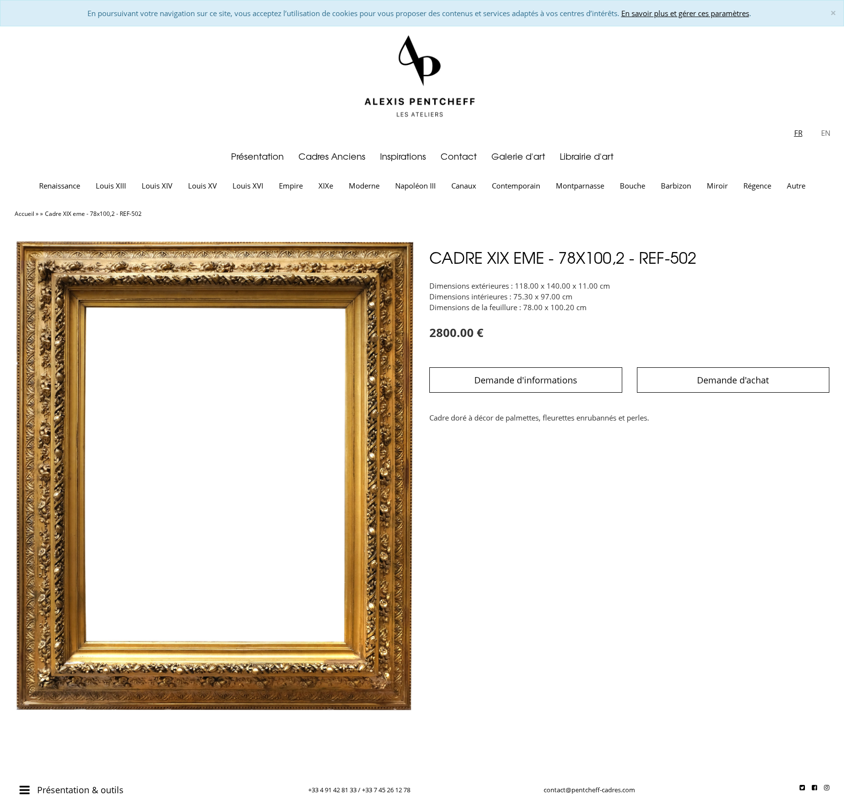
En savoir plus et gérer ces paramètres (685, 13)
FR (798, 133)
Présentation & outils (79, 790)
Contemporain (516, 185)
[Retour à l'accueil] (422, 74)
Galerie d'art (518, 156)
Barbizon (676, 185)
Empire (291, 185)
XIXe (325, 185)
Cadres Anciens (331, 156)
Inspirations (403, 156)
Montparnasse (580, 185)
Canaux (463, 185)
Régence (757, 185)
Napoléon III (415, 185)
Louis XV (202, 185)
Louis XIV (157, 185)
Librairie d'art (586, 156)
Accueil (24, 214)
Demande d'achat (733, 380)
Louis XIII (111, 185)
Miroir (717, 185)
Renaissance (59, 185)
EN (825, 133)
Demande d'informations (525, 380)
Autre (796, 185)
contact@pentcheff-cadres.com (589, 789)
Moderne (364, 185)
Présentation (257, 156)
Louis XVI (247, 185)
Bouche (632, 185)
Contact (459, 156)
